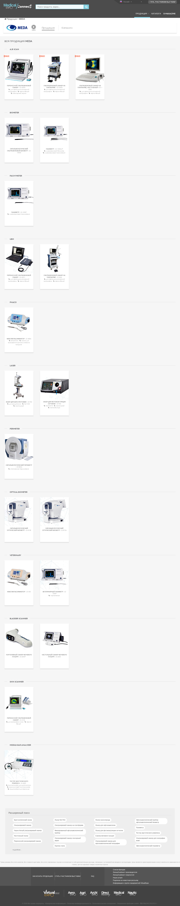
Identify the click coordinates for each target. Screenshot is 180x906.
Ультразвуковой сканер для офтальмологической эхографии (107, 842)
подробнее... (17, 849)
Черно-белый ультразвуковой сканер (28, 830)
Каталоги (156, 13)
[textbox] (60, 6)
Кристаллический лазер (23, 820)
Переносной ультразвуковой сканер (27, 841)
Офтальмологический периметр (148, 846)
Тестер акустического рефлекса (148, 833)
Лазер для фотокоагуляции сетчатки (109, 830)
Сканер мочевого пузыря (104, 836)
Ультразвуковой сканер (22, 825)
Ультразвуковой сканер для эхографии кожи (150, 839)
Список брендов (119, 870)
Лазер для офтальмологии (105, 825)
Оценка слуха (60, 846)
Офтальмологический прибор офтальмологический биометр (147, 821)
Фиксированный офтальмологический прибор (69, 832)
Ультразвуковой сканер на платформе (69, 825)
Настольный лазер (21, 836)
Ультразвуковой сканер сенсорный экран (68, 839)
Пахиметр (140, 828)
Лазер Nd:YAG (60, 820)
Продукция (141, 13)
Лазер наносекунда (102, 820)
